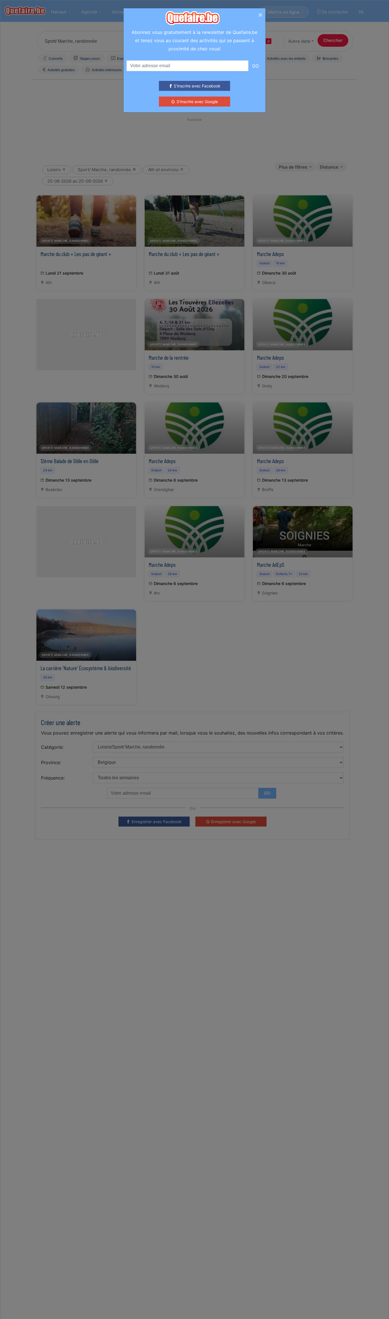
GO (255, 66)
